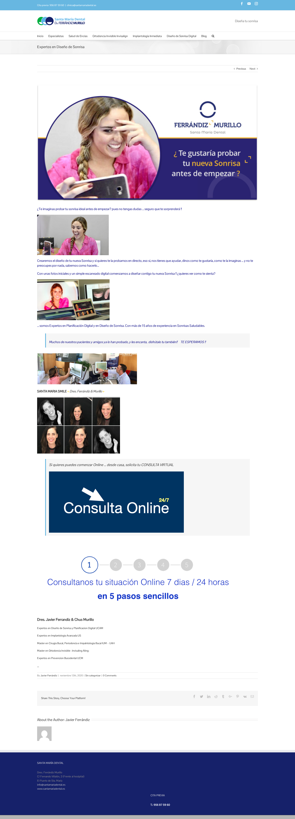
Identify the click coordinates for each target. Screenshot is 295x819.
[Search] (213, 36)
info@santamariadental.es (51, 784)
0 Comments (109, 675)
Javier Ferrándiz (49, 675)
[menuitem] (42, 36)
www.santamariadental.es (51, 788)
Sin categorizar (93, 675)
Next (252, 68)
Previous (241, 68)
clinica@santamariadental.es (81, 5)
